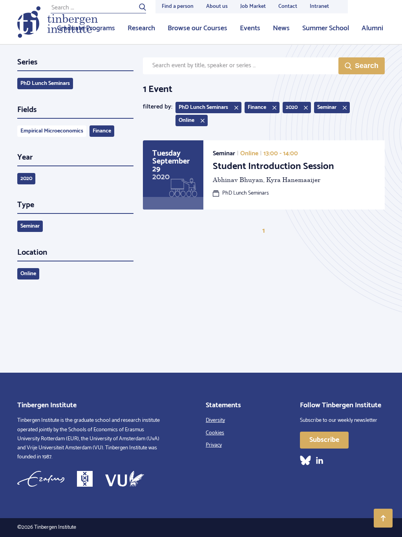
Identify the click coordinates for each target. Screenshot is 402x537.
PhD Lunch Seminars (45, 83)
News (281, 28)
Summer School (325, 28)
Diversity (215, 420)
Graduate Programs (86, 28)
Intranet (319, 6)
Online (28, 273)
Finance (102, 131)
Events (250, 28)
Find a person (178, 6)
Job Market (253, 6)
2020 (26, 178)
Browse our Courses (197, 28)
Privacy (214, 445)
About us (217, 6)
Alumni (372, 28)
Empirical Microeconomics (51, 131)
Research (141, 28)
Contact (287, 6)
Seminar (30, 226)
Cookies (215, 433)
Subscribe (324, 440)
